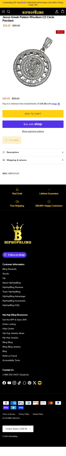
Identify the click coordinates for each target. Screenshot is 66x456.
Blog (4, 351)
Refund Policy (38, 414)
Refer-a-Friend (9, 356)
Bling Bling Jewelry (11, 347)
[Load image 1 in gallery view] (33, 62)
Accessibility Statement (11, 418)
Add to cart (33, 113)
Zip (4, 278)
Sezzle (5, 273)
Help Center (8, 328)
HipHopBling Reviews (12, 287)
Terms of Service (8, 414)
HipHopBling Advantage (13, 296)
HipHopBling (12, 436)
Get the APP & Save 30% (14, 319)
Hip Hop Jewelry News (13, 333)
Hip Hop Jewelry (10, 337)
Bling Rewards (9, 269)
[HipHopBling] (33, 11)
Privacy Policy (24, 414)
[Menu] (3, 11)
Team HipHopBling (11, 291)
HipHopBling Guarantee (13, 300)
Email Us (24, 374)
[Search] (10, 11)
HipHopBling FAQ (10, 305)
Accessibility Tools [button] (11, 360)
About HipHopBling (11, 282)
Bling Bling (7, 342)
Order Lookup (9, 324)
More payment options (33, 131)
